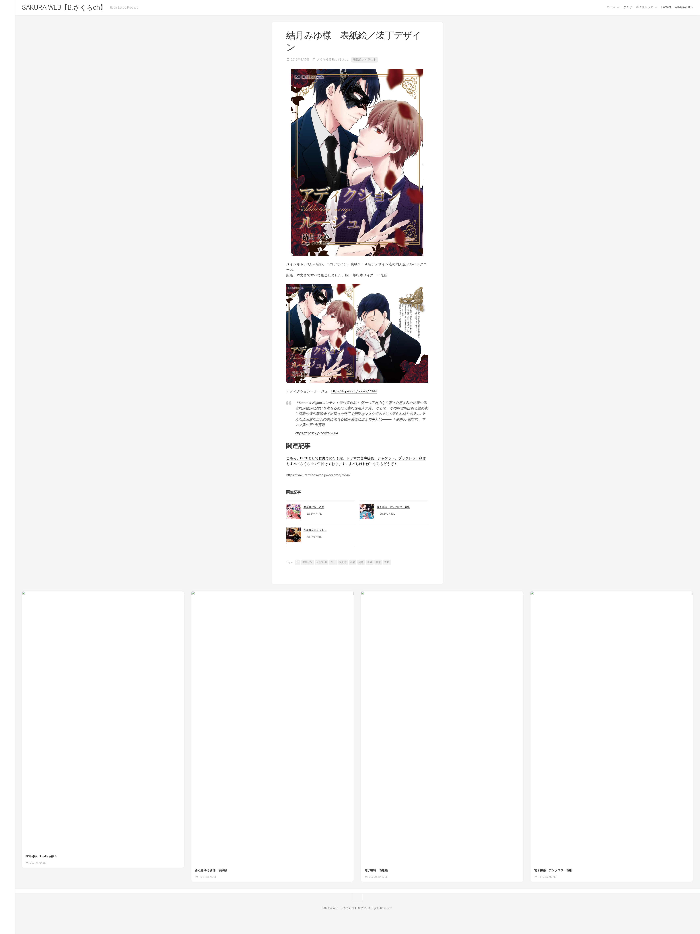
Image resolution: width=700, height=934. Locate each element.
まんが (627, 7)
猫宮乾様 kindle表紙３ (41, 856)
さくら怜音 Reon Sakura (333, 59)
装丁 (378, 562)
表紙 (369, 562)
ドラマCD (321, 562)
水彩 (352, 562)
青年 (386, 562)
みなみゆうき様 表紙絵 (211, 870)
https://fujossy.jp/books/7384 (354, 391)
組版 (361, 562)
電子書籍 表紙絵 (376, 870)
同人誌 (343, 562)
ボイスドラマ (644, 7)
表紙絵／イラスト (364, 59)
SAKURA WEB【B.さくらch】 (64, 7)
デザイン (307, 562)
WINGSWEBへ (684, 7)
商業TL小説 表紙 (314, 506)
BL (297, 562)
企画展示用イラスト (315, 530)
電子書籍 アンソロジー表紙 (393, 506)
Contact (666, 7)
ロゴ (332, 562)
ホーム (611, 7)
